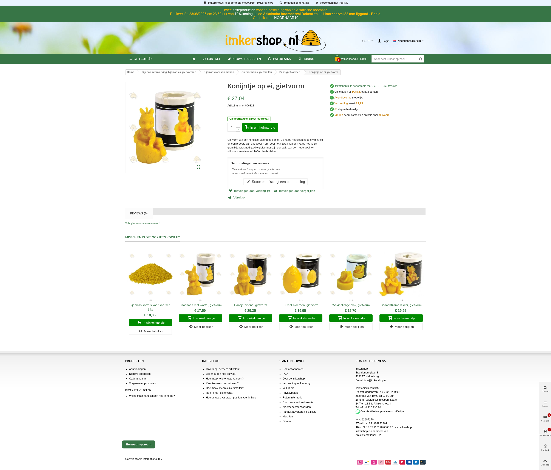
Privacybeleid (291, 392)
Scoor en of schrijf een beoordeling (278, 182)
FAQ (285, 373)
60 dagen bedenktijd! (296, 2)
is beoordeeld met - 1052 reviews (240, 2)
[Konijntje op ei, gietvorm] (199, 167)
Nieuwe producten (246, 59)
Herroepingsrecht (139, 444)
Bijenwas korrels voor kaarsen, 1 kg (150, 307)
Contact (214, 59)
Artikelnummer (236, 105)
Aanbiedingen (137, 369)
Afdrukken (239, 197)
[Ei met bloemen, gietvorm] (301, 274)
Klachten (288, 416)
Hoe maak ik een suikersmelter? (225, 388)
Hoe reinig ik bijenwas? (220, 392)
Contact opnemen (293, 369)
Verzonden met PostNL (334, 2)
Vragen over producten (142, 383)
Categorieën (143, 59)
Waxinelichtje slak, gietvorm (351, 305)
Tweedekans (281, 59)
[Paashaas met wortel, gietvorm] (200, 274)
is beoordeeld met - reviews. (366, 85)
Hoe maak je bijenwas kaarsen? (225, 378)
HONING (308, 59)
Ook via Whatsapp (371, 411)
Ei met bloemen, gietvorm (300, 305)
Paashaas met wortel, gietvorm (201, 305)
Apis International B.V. (368, 435)
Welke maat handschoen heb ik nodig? (152, 395)
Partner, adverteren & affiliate (299, 411)
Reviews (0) (138, 213)
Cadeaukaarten (138, 378)
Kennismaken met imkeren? (222, 383)
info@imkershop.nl (375, 380)
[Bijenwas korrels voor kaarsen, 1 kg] (150, 274)
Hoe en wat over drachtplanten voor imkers (231, 397)
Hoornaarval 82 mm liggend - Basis (351, 14)
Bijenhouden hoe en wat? (221, 373)
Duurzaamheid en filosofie (298, 402)
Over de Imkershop (294, 378)
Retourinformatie (292, 397)
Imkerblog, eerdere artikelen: (223, 369)
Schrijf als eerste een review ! (142, 223)
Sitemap (287, 421)
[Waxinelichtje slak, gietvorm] (351, 274)
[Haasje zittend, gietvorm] (251, 274)
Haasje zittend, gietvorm (250, 305)
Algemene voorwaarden (297, 407)
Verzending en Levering (297, 383)
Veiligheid (288, 388)
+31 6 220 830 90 (370, 407)
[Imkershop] (276, 41)
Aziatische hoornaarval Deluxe (288, 14)
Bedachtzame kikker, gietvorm (401, 305)
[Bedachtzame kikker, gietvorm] (401, 274)
